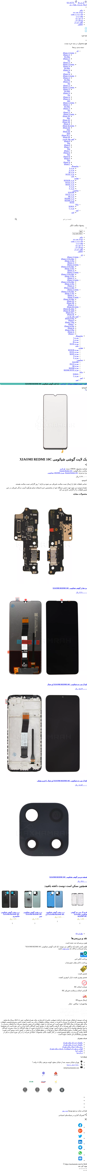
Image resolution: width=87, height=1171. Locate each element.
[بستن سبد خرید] (86, 40)
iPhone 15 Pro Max (66, 56)
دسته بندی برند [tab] (77, 233)
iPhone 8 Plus (69, 318)
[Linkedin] (80, 1144)
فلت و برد (79, 16)
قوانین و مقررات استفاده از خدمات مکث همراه (66, 1049)
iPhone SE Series (68, 126)
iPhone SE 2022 (68, 309)
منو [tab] (81, 231)
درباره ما (80, 1053)
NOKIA (71, 206)
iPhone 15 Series (68, 53)
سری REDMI (69, 198)
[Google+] (80, 1133)
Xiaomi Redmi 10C (66, 471)
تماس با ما (79, 1051)
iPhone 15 (66, 62)
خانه (81, 10)
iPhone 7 (67, 151)
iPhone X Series (68, 114)
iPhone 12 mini (69, 288)
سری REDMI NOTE (71, 370)
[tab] (41, 934)
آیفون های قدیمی (68, 139)
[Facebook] (80, 1127)
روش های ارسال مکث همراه (72, 1047)
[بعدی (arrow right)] (84, 1170)
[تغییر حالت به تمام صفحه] (82, 1168)
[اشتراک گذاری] (84, 1168)
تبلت (72, 176)
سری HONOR (69, 180)
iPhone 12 (66, 97)
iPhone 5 (67, 164)
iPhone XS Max (68, 299)
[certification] (25, 1090)
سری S (71, 168)
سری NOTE (69, 174)
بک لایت (63, 384)
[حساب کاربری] (86, 31)
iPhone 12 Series (68, 87)
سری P (71, 186)
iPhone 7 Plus (69, 322)
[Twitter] (80, 1138)
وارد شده (65, 949)
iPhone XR (66, 122)
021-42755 (73, 1065)
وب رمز (65, 1111)
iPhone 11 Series (68, 103)
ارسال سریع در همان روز (78, 5)
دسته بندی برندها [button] (78, 47)
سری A (71, 170)
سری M (71, 172)
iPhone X (67, 124)
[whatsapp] (81, 1104)
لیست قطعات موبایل (75, 384)
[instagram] (81, 1097)
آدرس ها (81, 3)
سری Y (71, 188)
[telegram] (81, 1100)
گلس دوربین (78, 22)
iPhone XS (66, 120)
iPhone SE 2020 (68, 311)
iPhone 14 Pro (69, 268)
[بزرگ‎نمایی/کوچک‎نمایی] (80, 1168)
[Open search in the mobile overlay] (43, 219)
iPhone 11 (66, 112)
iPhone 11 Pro (69, 293)
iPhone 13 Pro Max (66, 79)
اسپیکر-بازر (79, 20)
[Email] (80, 1160)
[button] (43, 28)
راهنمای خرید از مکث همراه (73, 1045)
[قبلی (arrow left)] (86, 1170)
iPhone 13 (66, 85)
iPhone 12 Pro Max (66, 90)
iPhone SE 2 (66, 135)
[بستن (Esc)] (86, 1168)
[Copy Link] (64, 1164)
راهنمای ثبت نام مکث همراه (73, 1043)
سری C (71, 208)
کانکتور (80, 24)
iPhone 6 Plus (69, 330)
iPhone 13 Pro (69, 276)
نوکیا (77, 204)
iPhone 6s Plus (69, 326)
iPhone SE (66, 137)
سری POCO (69, 194)
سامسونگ (75, 166)
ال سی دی (79, 18)
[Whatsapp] (80, 1155)
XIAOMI (71, 192)
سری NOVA (69, 182)
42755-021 (70, 3)
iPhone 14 (66, 74)
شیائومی (75, 190)
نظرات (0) (79, 934)
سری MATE (69, 184)
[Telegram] (80, 1149)
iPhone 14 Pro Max (66, 67)
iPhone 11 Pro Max (66, 106)
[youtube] (81, 1107)
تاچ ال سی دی (78, 12)
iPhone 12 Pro (69, 284)
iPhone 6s (66, 156)
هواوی (76, 178)
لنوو (77, 210)
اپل (77, 51)
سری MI (71, 196)
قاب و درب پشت (77, 14)
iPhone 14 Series (68, 64)
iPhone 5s (66, 162)
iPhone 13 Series (68, 76)
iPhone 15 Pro (69, 261)
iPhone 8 (67, 145)
